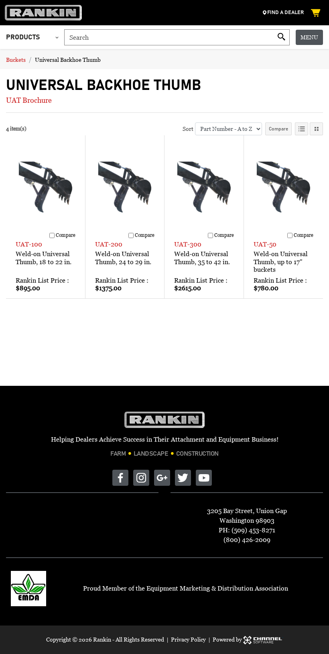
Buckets (16, 59)
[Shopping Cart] (316, 12)
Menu (309, 37)
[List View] (301, 128)
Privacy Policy (188, 639)
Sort (188, 128)
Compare (278, 128)
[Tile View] (316, 128)
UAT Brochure (29, 100)
